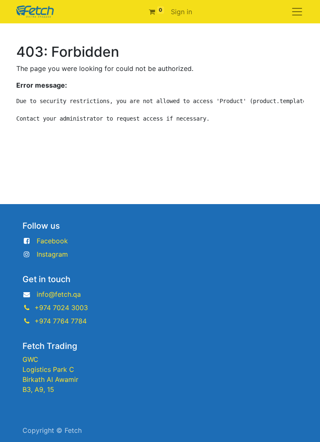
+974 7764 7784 (61, 321)
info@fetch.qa (59, 294)
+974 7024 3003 (61, 307)
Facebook (52, 241)
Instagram (52, 254)
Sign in (181, 12)
